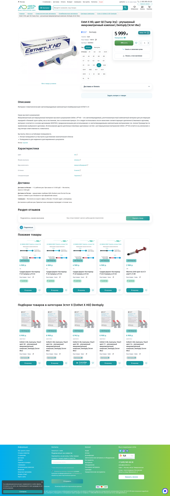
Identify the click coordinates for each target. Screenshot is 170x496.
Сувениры (88, 469)
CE (83, 65)
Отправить (67, 481)
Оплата (63, 2)
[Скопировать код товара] (96, 40)
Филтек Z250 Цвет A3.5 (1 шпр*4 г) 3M (136, 273)
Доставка (56, 2)
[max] (123, 451)
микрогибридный (80, 165)
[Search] (125, 8)
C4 (98, 61)
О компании (46, 2)
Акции (101, 2)
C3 (93, 61)
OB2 (90, 69)
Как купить (86, 2)
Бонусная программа (24, 472)
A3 (100, 52)
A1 (89, 52)
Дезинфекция (89, 455)
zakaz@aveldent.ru (124, 465)
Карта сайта (22, 477)
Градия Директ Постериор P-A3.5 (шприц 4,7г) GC (110, 273)
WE (99, 74)
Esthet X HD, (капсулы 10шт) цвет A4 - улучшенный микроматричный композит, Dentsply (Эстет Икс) (57, 346)
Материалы (88, 462)
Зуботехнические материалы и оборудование (100, 458)
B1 (94, 56)
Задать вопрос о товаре (116, 95)
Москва (22, 2)
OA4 (84, 69)
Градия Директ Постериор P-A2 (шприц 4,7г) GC (56, 273)
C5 (103, 61)
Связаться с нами (57, 451)
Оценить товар (137, 218)
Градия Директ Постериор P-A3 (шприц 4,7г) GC (83, 273)
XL (83, 78)
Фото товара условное (49, 83)
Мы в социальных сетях (127, 447)
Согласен (22, 491)
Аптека (87, 453)
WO (104, 74)
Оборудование (89, 465)
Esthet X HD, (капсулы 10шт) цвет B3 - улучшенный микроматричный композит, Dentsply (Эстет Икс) (83, 346)
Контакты (94, 2)
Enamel (76, 170)
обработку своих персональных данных (63, 475)
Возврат (69, 2)
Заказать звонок (144, 4)
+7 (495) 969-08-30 (126, 462)
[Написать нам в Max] (165, 491)
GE (99, 65)
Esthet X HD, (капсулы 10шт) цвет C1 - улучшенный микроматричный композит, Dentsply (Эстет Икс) (110, 346)
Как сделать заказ (24, 451)
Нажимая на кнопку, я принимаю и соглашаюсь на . (66, 473)
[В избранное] (136, 43)
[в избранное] (39, 290)
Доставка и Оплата (92, 86)
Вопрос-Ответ (22, 474)
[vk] (127, 451)
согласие (36, 486)
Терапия (77, 176)
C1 (83, 61)
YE (88, 78)
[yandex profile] (135, 457)
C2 (88, 61)
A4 (84, 56)
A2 (94, 52)
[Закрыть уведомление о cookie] (42, 482)
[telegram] (120, 451)
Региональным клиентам (26, 467)
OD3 (84, 74)
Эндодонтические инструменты (95, 472)
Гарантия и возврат (24, 462)
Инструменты (89, 460)
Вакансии (21, 469)
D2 (89, 65)
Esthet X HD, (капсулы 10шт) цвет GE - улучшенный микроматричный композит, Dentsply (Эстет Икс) (30, 346)
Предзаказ (119, 38)
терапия (25, 143)
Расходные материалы (92, 467)
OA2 (104, 65)
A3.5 (105, 52)
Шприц (76, 160)
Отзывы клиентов (23, 453)
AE (89, 56)
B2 (99, 56)
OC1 (96, 69)
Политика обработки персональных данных (68, 486)
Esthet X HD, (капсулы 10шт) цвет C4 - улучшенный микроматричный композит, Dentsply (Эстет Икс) (137, 346)
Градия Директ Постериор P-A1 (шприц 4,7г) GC (30, 273)
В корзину (28, 290)
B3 (104, 56)
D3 (94, 65)
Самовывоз (77, 2)
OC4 (102, 69)
